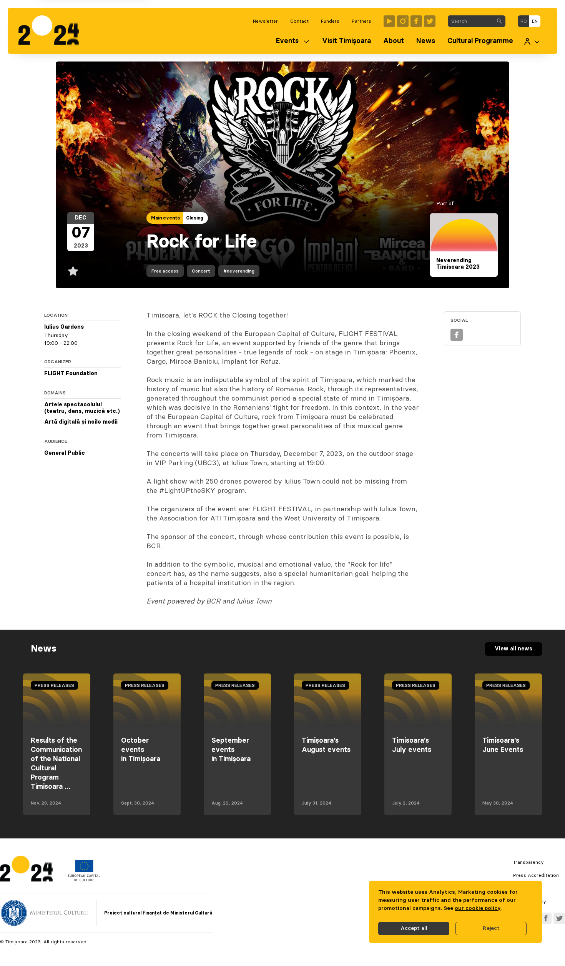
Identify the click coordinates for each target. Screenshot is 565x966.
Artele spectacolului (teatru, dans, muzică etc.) (82, 408)
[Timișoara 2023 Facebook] (416, 21)
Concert (201, 271)
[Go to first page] (52, 31)
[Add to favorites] (73, 271)
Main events (165, 218)
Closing (194, 218)
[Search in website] (499, 21)
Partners (361, 21)
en (535, 21)
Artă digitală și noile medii (81, 422)
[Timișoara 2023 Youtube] (389, 21)
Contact (299, 21)
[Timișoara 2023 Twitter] (429, 21)
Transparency (528, 862)
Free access (165, 271)
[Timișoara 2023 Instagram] (403, 21)
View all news (513, 649)
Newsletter (265, 21)
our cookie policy (477, 908)
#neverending (238, 271)
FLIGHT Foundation (71, 373)
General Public (64, 453)
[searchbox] (471, 21)
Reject (491, 928)
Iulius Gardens (64, 327)
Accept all (413, 928)
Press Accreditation (536, 875)
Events (287, 41)
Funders (330, 21)
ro (523, 21)
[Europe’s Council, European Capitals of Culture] (84, 879)
